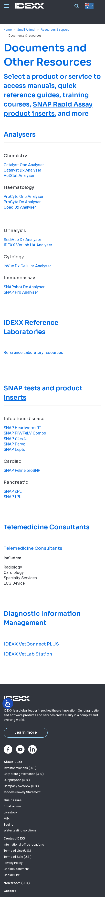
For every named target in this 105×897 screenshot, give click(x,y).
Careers (10, 891)
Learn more (25, 732)
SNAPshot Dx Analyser (24, 286)
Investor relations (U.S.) (20, 768)
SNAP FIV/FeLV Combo (25, 433)
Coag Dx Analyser (20, 207)
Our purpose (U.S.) (17, 780)
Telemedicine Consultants (33, 548)
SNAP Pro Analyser (21, 292)
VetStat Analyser (19, 175)
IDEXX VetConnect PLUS (31, 644)
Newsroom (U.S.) (17, 883)
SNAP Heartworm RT (22, 427)
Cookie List (12, 875)
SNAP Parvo (14, 444)
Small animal (12, 806)
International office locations (24, 844)
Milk (7, 818)
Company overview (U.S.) (21, 786)
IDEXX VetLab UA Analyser (28, 244)
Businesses (12, 800)
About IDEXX (13, 762)
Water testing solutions (20, 830)
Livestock (10, 812)
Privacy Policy (13, 863)
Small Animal (26, 29)
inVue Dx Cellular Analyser (27, 265)
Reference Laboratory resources (33, 352)
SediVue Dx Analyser (22, 239)
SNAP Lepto (14, 449)
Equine (8, 824)
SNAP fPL (12, 496)
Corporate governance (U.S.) (24, 774)
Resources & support (55, 29)
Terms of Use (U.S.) (17, 850)
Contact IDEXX (14, 838)
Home (8, 29)
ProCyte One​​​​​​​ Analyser (23, 196)
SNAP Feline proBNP (22, 470)
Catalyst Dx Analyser (22, 170)
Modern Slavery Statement (22, 792)
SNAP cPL (13, 491)
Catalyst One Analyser (24, 164)
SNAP (16, 438)
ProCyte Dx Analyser (22, 201)
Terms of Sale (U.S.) (18, 856)
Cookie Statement (16, 869)
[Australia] (90, 6)
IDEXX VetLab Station (28, 654)
